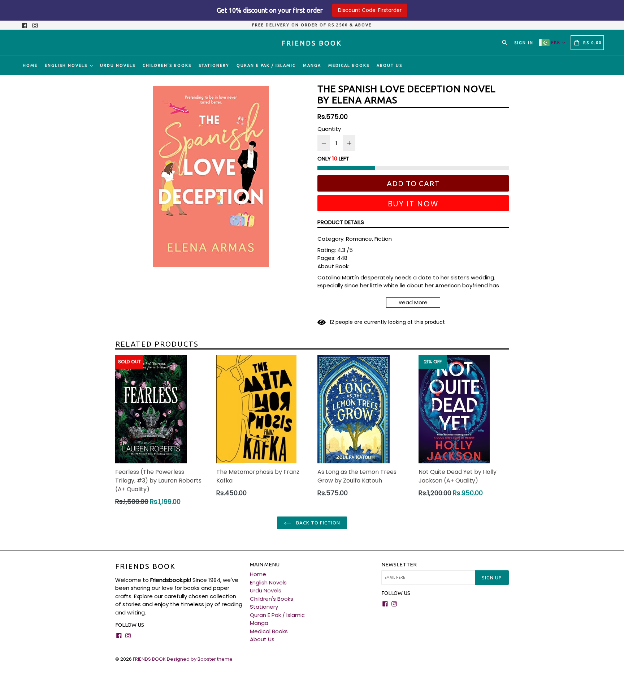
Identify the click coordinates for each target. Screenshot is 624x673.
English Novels (67, 65)
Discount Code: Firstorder (370, 10)
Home (30, 65)
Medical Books (348, 65)
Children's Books (167, 65)
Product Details (340, 222)
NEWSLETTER (399, 564)
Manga (312, 65)
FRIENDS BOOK (145, 566)
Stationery (214, 65)
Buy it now (413, 203)
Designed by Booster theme (200, 659)
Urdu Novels (117, 65)
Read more (413, 302)
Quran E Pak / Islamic (266, 65)
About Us (389, 65)
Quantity (329, 129)
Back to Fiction (318, 522)
